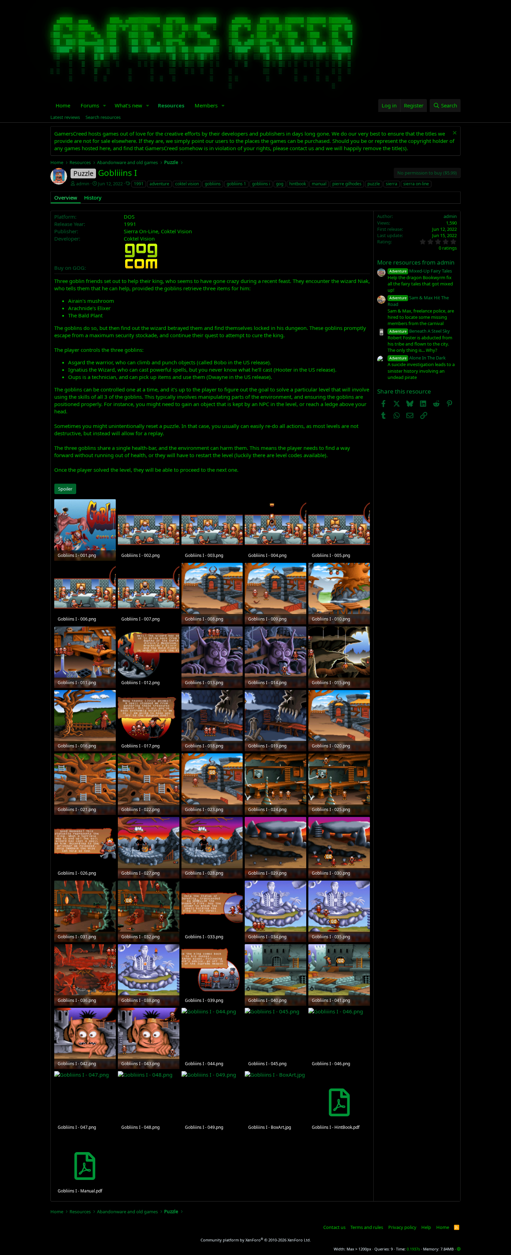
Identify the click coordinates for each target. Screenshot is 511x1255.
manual (319, 184)
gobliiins (213, 184)
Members (206, 105)
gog (279, 184)
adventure (159, 184)
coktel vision (187, 184)
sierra (391, 184)
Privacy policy (402, 1227)
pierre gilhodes (347, 184)
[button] (105, 105)
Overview (65, 197)
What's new (128, 105)
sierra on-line (416, 184)
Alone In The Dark (417, 358)
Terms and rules (366, 1227)
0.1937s (413, 1249)
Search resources (103, 117)
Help (426, 1227)
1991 (139, 184)
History (93, 197)
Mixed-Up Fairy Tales (420, 271)
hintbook (297, 184)
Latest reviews (65, 117)
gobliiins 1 (236, 184)
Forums (90, 105)
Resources (171, 105)
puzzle (373, 184)
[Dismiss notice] (454, 133)
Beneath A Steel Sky (419, 331)
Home (63, 105)
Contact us (334, 1227)
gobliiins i (261, 184)
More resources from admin (416, 262)
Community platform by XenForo (256, 1239)
